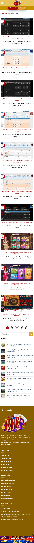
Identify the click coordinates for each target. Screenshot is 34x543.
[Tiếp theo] (26, 327)
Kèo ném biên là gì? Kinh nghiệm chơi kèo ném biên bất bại (19, 362)
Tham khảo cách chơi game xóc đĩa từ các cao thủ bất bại (19, 367)
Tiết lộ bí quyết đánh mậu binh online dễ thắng (18, 396)
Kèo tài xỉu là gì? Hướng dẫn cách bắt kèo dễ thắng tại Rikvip (17, 192)
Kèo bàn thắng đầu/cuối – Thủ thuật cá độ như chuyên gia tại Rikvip (17, 161)
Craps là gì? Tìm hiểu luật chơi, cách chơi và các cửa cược (20, 356)
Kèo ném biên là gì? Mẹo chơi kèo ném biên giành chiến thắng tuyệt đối (17, 37)
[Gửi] (31, 334)
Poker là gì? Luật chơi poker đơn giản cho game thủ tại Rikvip (17, 252)
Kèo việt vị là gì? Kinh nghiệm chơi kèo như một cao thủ (17, 68)
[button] (2, 3)
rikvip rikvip (13, 13)
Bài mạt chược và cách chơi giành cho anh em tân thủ (19, 384)
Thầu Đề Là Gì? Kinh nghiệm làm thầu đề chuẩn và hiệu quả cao (19, 345)
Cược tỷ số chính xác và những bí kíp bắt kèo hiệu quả (17, 222)
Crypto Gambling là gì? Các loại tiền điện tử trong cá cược (20, 373)
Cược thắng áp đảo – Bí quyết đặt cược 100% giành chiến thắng (17, 130)
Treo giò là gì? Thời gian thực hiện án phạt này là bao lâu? (19, 350)
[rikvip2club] (17, 3)
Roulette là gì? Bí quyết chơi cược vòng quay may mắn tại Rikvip (17, 314)
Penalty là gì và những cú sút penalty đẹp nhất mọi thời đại (19, 390)
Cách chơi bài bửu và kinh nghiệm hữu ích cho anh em (19, 379)
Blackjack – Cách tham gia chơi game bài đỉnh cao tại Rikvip (17, 283)
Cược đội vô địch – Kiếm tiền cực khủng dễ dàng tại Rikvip (17, 99)
